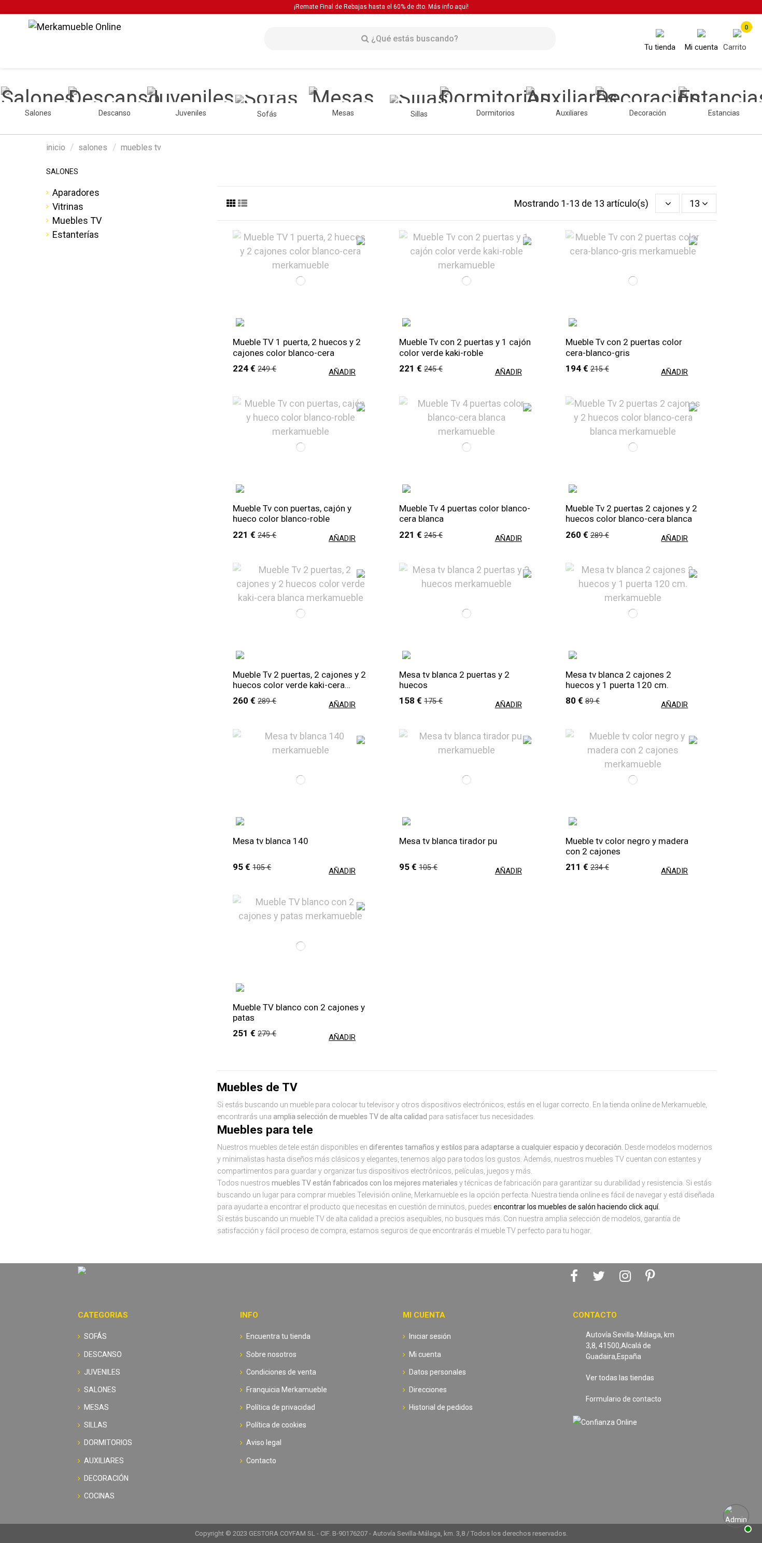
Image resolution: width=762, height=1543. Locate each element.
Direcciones (428, 1389)
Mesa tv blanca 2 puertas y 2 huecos (454, 679)
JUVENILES (102, 1372)
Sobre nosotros (271, 1354)
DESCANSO (103, 1354)
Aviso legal (263, 1442)
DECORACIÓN (106, 1478)
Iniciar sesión (430, 1336)
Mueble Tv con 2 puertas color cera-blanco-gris (624, 347)
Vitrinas (67, 206)
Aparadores (76, 192)
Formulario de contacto (623, 1399)
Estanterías (75, 234)
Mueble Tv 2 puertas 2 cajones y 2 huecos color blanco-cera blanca (631, 513)
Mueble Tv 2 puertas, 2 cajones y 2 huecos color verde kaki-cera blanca (299, 679)
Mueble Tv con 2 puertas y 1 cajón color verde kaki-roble (465, 347)
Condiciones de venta (281, 1372)
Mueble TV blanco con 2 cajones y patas (299, 1012)
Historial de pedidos (441, 1407)
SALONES (62, 171)
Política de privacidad (280, 1407)
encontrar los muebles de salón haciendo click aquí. (576, 1207)
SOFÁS (95, 1336)
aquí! (462, 6)
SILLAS (95, 1425)
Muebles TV (77, 220)
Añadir (342, 372)
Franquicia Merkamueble (286, 1389)
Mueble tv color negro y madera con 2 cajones (627, 846)
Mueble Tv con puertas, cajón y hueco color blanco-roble (292, 513)
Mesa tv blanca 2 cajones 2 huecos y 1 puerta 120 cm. (618, 679)
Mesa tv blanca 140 (270, 841)
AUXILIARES (104, 1460)
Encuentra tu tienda (278, 1336)
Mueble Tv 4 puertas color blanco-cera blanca (464, 513)
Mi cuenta (425, 1354)
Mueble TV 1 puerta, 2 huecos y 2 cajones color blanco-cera (297, 347)
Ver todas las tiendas (620, 1378)
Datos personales (437, 1372)
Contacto (261, 1460)
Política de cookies (276, 1425)
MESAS (96, 1407)
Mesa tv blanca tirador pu (448, 841)
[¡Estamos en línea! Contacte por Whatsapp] (736, 1517)
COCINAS (99, 1496)
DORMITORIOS (108, 1442)
